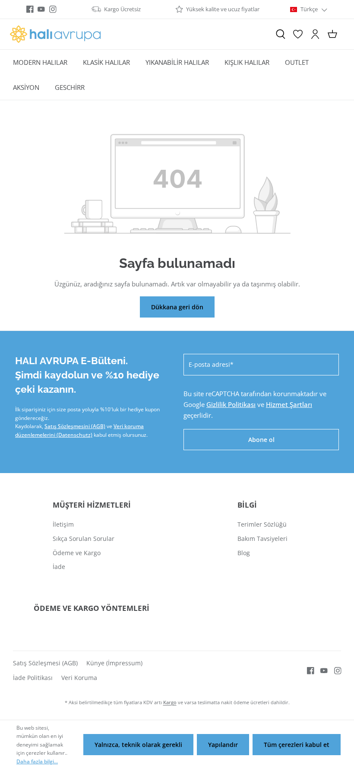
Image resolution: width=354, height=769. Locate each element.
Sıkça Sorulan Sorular (83, 538)
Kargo (170, 702)
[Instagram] (53, 9)
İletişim (63, 524)
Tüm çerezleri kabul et (296, 744)
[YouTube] (41, 9)
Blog (243, 553)
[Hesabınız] (315, 34)
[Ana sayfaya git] (55, 34)
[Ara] (280, 34)
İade (59, 566)
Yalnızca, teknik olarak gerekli (138, 744)
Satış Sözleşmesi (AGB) (45, 663)
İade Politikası (33, 678)
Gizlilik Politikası (231, 404)
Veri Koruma (79, 678)
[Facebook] (30, 9)
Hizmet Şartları (289, 404)
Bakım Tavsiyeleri (262, 538)
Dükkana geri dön (177, 307)
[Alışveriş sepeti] (332, 34)
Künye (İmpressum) (114, 663)
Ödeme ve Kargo (77, 553)
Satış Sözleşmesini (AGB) (74, 426)
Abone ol (261, 439)
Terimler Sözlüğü (262, 524)
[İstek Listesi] (298, 34)
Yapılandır (223, 744)
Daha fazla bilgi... (37, 761)
